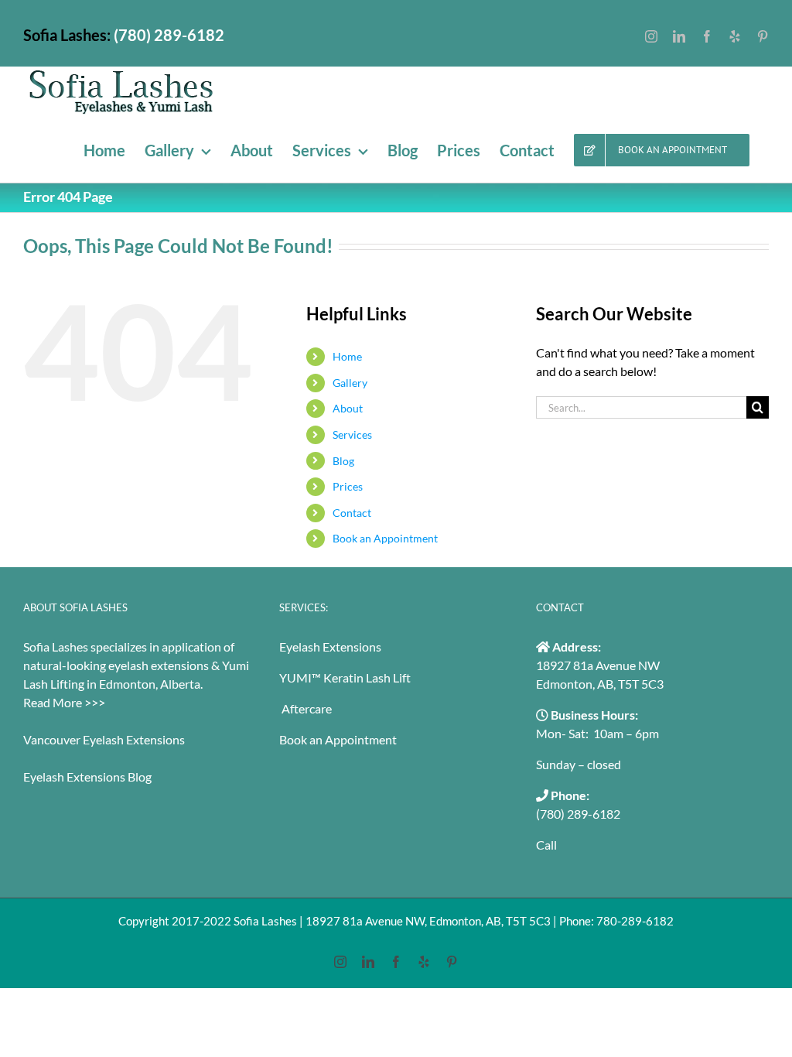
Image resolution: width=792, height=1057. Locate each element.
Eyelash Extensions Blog (87, 776)
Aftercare (305, 708)
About (348, 408)
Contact (352, 512)
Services (352, 434)
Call (546, 844)
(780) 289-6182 (578, 813)
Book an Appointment (385, 538)
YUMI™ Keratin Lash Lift (345, 677)
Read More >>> (64, 702)
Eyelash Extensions (330, 646)
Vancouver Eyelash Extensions (104, 739)
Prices (348, 486)
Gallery (350, 382)
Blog (343, 460)
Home (347, 356)
